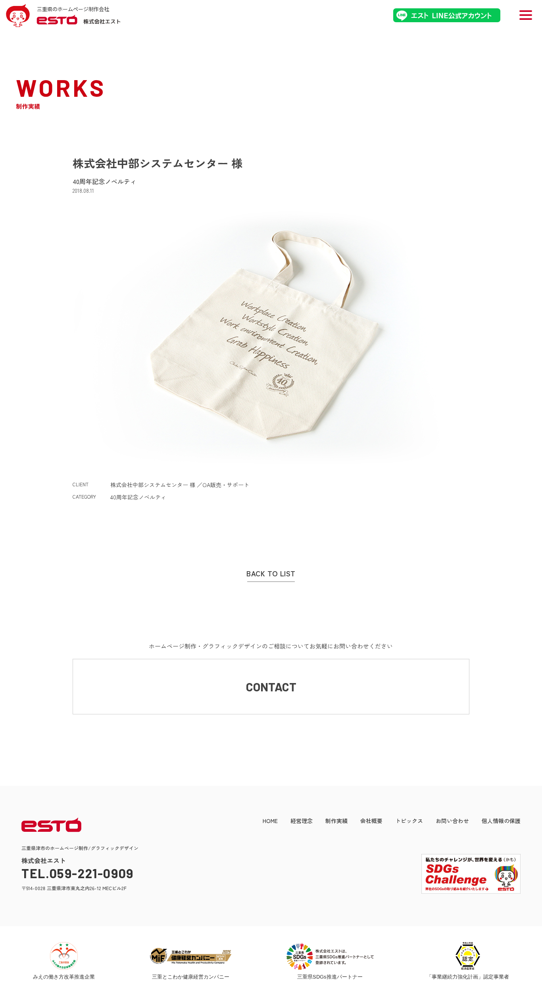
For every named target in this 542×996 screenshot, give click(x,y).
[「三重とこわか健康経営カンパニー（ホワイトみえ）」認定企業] (191, 956)
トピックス (409, 821)
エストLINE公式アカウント (446, 15)
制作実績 (336, 821)
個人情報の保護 (501, 821)
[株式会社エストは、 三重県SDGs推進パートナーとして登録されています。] (330, 956)
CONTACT (271, 686)
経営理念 (301, 821)
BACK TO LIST (270, 573)
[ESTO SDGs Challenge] (465, 891)
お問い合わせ (452, 821)
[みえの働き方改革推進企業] (63, 956)
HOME (270, 821)
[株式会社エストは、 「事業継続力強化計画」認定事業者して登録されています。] (468, 956)
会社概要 (371, 821)
